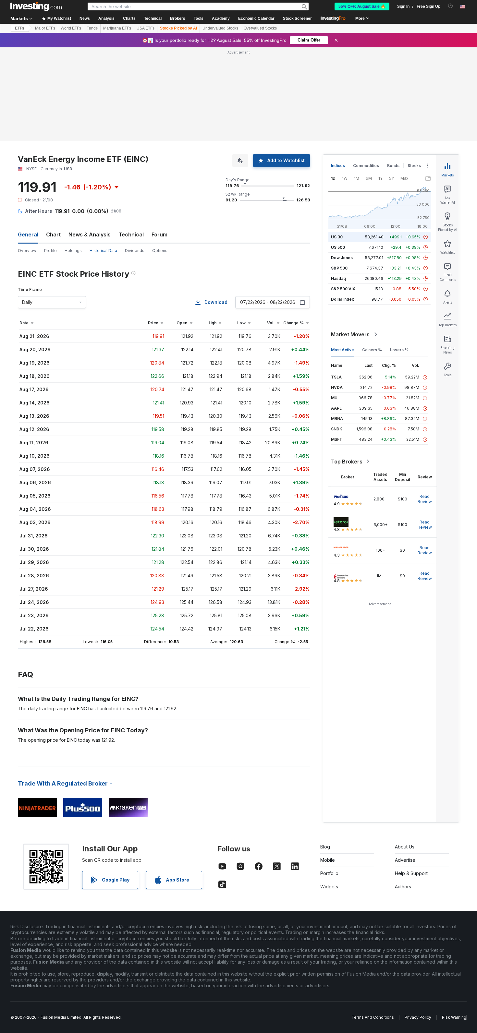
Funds (92, 28)
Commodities (366, 165)
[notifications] (450, 6)
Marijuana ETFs (117, 28)
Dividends (134, 250)
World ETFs (71, 28)
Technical (131, 234)
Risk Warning (454, 1017)
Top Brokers (346, 461)
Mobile (327, 860)
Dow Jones (342, 257)
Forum (159, 234)
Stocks (414, 165)
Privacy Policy (418, 1017)
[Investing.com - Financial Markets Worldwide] (36, 6)
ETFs (19, 28)
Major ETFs (45, 28)
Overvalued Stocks (260, 28)
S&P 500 (339, 268)
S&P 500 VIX (343, 288)
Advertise (405, 860)
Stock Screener (297, 18)
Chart (53, 234)
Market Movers (350, 334)
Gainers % (372, 349)
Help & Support (411, 873)
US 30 (337, 236)
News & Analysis (89, 234)
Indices (338, 165)
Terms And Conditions (372, 1017)
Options (159, 250)
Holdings (73, 250)
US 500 (338, 247)
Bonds (393, 165)
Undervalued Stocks (220, 28)
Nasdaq (338, 278)
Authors (403, 886)
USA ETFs (145, 28)
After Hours (38, 211)
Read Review (425, 499)
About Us (404, 846)
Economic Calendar (256, 18)
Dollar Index (342, 299)
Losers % (399, 349)
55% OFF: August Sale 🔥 (361, 6)
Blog (325, 846)
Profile (50, 250)
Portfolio (329, 873)
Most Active (342, 349)
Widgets (329, 886)
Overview (27, 250)
